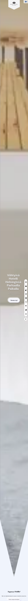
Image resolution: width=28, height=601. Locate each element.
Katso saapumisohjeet (14, 599)
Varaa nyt (14, 300)
